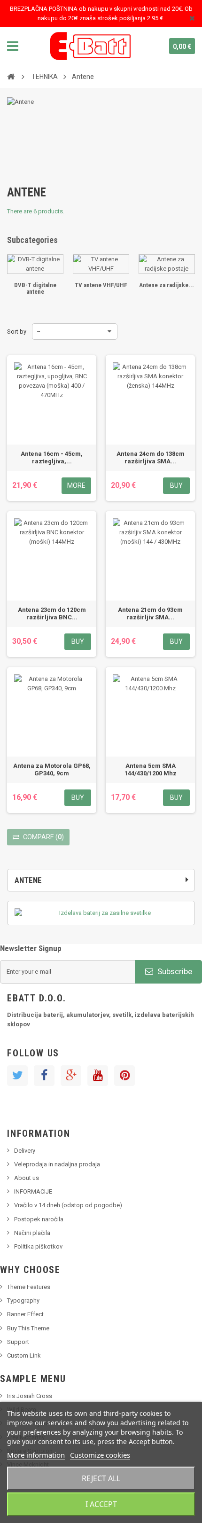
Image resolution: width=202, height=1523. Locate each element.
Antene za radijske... (166, 285)
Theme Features (28, 1286)
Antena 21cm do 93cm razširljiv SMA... (150, 613)
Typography (23, 1300)
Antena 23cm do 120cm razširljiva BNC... (52, 613)
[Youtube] (97, 1075)
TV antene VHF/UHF (101, 285)
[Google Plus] (71, 1075)
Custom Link (24, 1355)
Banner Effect (25, 1314)
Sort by (16, 331)
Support (18, 1341)
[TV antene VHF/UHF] (101, 264)
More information (36, 1455)
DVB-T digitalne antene (35, 288)
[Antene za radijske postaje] (167, 264)
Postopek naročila (38, 1219)
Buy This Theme (28, 1328)
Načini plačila (32, 1232)
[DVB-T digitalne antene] (35, 264)
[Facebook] (44, 1075)
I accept (101, 1504)
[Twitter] (17, 1075)
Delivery (24, 1150)
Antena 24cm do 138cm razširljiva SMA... (151, 457)
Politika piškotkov (38, 1246)
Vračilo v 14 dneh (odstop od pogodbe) (68, 1205)
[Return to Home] (11, 76)
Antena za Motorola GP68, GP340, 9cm (52, 769)
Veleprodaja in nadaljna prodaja (57, 1164)
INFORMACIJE (33, 1191)
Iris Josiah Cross (29, 1395)
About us (26, 1177)
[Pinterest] (124, 1075)
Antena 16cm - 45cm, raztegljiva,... (52, 457)
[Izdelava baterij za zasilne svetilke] (101, 913)
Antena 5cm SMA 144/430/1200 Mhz (150, 769)
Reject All (101, 1478)
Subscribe (173, 971)
